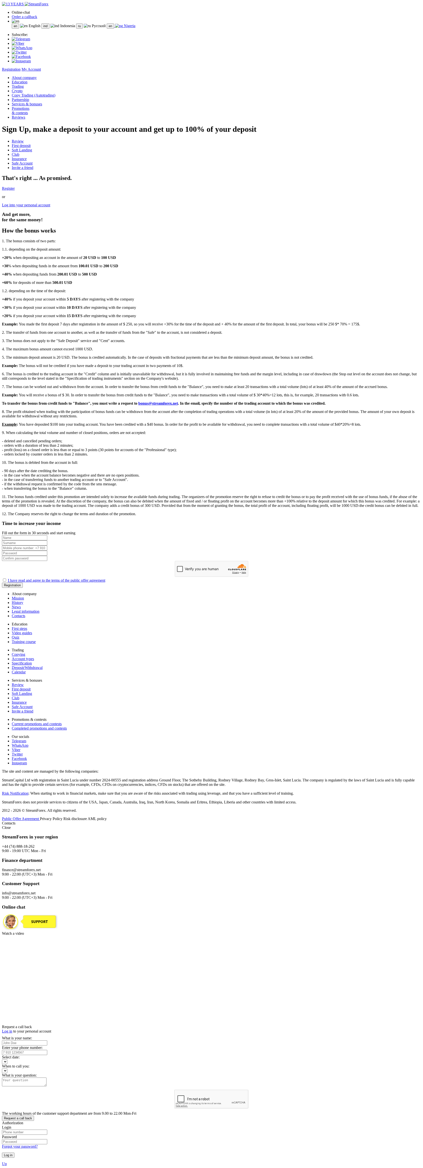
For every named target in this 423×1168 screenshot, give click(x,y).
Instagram (19, 763)
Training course (24, 642)
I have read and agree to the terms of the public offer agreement (56, 580)
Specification (22, 663)
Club (15, 154)
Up (4, 1164)
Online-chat (21, 12)
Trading (18, 86)
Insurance (19, 159)
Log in (7, 1031)
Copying (18, 654)
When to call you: (15, 1066)
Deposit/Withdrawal (27, 668)
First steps (19, 628)
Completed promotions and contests (39, 728)
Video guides (22, 633)
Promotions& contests (20, 110)
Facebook (19, 758)
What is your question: (19, 1075)
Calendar (19, 672)
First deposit (21, 146)
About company (24, 78)
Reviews (18, 117)
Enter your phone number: (22, 1048)
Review (18, 141)
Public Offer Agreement (21, 819)
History (17, 603)
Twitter (17, 754)
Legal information (25, 611)
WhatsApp (20, 745)
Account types (23, 659)
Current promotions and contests (37, 724)
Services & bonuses (27, 104)
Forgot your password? (20, 1146)
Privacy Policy (51, 819)
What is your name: (17, 1038)
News (16, 607)
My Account (31, 69)
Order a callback (24, 17)
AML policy (97, 819)
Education (19, 82)
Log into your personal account (26, 205)
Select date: (11, 1057)
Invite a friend (22, 168)
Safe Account (22, 163)
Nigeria (129, 26)
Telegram (19, 741)
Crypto (17, 91)
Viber (16, 750)
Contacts (18, 616)
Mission (18, 598)
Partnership (20, 100)
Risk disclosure (75, 819)
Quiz (15, 637)
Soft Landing (22, 150)
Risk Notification (15, 793)
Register (8, 188)
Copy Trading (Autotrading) (33, 95)
